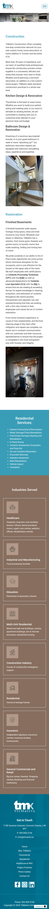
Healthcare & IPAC (24, 863)
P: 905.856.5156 (24, 833)
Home (24, 846)
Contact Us (24, 876)
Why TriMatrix (24, 851)
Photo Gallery (24, 872)
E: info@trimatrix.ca (24, 837)
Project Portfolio (24, 867)
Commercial (24, 855)
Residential (24, 859)
